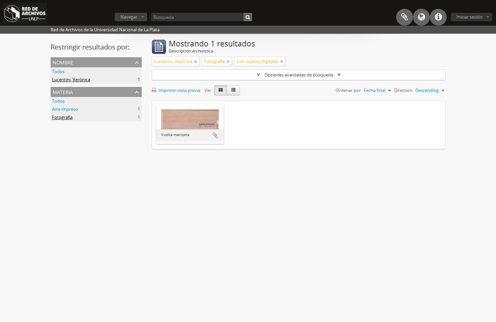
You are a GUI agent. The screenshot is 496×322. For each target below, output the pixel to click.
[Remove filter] (195, 61)
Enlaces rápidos (438, 17)
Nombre (63, 61)
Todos (58, 71)
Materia (63, 91)
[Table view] (233, 90)
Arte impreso (65, 109)
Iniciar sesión (470, 17)
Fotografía (62, 117)
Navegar (128, 17)
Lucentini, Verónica (71, 79)
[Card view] (220, 90)
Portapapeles (404, 17)
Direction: (403, 90)
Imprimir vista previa (179, 90)
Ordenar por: (349, 90)
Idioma (421, 17)
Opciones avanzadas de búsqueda (299, 75)
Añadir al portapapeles (215, 135)
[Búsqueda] (248, 17)
